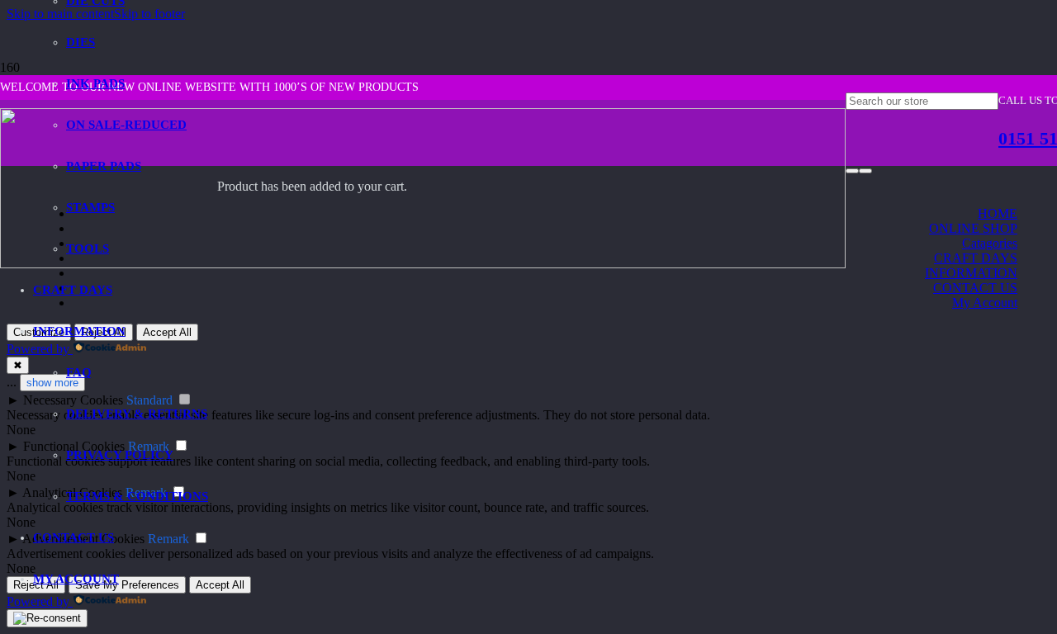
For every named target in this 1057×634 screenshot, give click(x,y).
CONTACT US (975, 288)
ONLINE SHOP (973, 228)
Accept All (220, 585)
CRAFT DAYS (975, 258)
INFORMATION (971, 273)
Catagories (989, 243)
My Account (984, 303)
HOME (997, 213)
